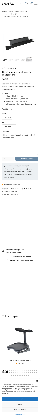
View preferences (20, 409)
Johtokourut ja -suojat (17, 189)
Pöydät (28, 189)
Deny (20, 404)
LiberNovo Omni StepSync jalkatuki (20, 360)
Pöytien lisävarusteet (9, 191)
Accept (20, 399)
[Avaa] (35, 4)
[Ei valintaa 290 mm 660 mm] (7, 117)
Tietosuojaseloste (20, 414)
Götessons (14, 194)
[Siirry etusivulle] (8, 4)
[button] (37, 381)
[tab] (3, 370)
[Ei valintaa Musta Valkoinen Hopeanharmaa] (9, 126)
